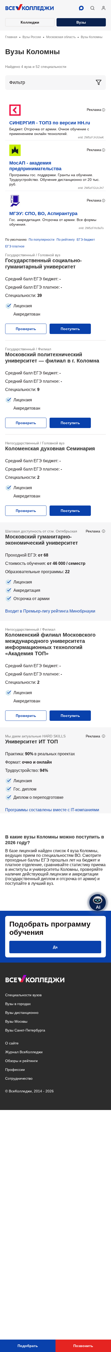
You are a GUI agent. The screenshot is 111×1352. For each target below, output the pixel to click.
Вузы (81, 22)
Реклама (94, 110)
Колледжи (30, 22)
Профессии (15, 1070)
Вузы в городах (18, 1004)
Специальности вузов (23, 995)
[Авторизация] (103, 8)
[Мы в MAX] (81, 8)
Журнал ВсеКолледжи (24, 1052)
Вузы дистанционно (21, 1013)
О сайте (12, 1043)
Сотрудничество (19, 1078)
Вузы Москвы (16, 1021)
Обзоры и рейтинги (21, 1061)
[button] (92, 8)
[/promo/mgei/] (55, 572)
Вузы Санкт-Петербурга (25, 1030)
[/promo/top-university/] (55, 770)
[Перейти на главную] (29, 8)
